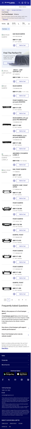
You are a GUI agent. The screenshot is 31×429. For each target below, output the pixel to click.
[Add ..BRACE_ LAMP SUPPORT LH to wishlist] (14, 81)
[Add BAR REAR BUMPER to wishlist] (14, 45)
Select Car (10, 63)
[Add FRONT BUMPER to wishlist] (14, 214)
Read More (5, 19)
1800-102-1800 (6, 393)
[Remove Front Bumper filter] (8, 29)
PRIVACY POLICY (13, 427)
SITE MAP (20, 427)
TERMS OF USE (5, 427)
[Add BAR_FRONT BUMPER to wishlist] (14, 180)
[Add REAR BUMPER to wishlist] (14, 95)
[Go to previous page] (5, 299)
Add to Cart (22, 45)
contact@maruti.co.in (8, 398)
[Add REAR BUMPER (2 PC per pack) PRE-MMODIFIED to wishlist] (14, 131)
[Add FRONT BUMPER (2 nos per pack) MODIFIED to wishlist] (14, 113)
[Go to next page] (25, 299)
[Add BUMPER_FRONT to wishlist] (14, 246)
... (15, 300)
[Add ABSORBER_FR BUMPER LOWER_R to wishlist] (14, 164)
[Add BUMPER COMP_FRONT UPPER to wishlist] (14, 198)
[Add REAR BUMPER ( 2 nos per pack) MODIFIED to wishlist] (14, 148)
